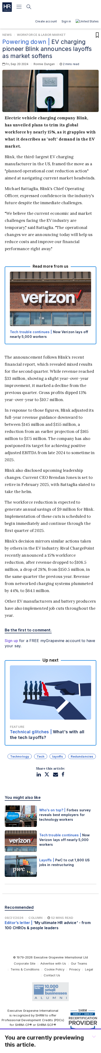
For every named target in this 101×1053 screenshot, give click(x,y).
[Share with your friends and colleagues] (55, 774)
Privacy (74, 969)
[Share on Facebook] (63, 774)
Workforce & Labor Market (41, 35)
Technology (19, 756)
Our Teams (79, 963)
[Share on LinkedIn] (39, 774)
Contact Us (52, 975)
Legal (89, 969)
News (7, 35)
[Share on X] (46, 774)
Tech (41, 756)
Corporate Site (24, 963)
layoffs (57, 756)
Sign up (11, 640)
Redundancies (82, 756)
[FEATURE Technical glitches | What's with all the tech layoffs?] (50, 703)
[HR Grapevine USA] (7, 7)
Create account (46, 21)
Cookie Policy (54, 969)
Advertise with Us (53, 963)
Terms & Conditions (25, 969)
